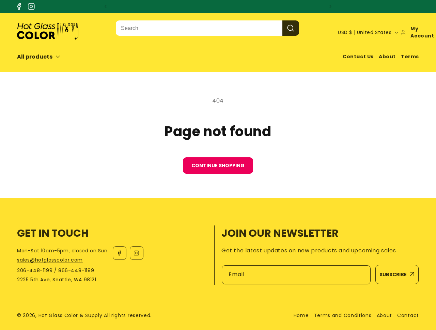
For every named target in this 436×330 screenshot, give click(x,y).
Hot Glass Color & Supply (70, 315)
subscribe (393, 274)
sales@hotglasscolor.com (50, 259)
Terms (410, 56)
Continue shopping (218, 165)
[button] (43, 56)
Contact (408, 315)
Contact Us (358, 56)
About (387, 56)
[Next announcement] (330, 6)
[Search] (290, 28)
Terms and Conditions (343, 315)
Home (301, 315)
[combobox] (199, 28)
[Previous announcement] (105, 6)
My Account (422, 32)
